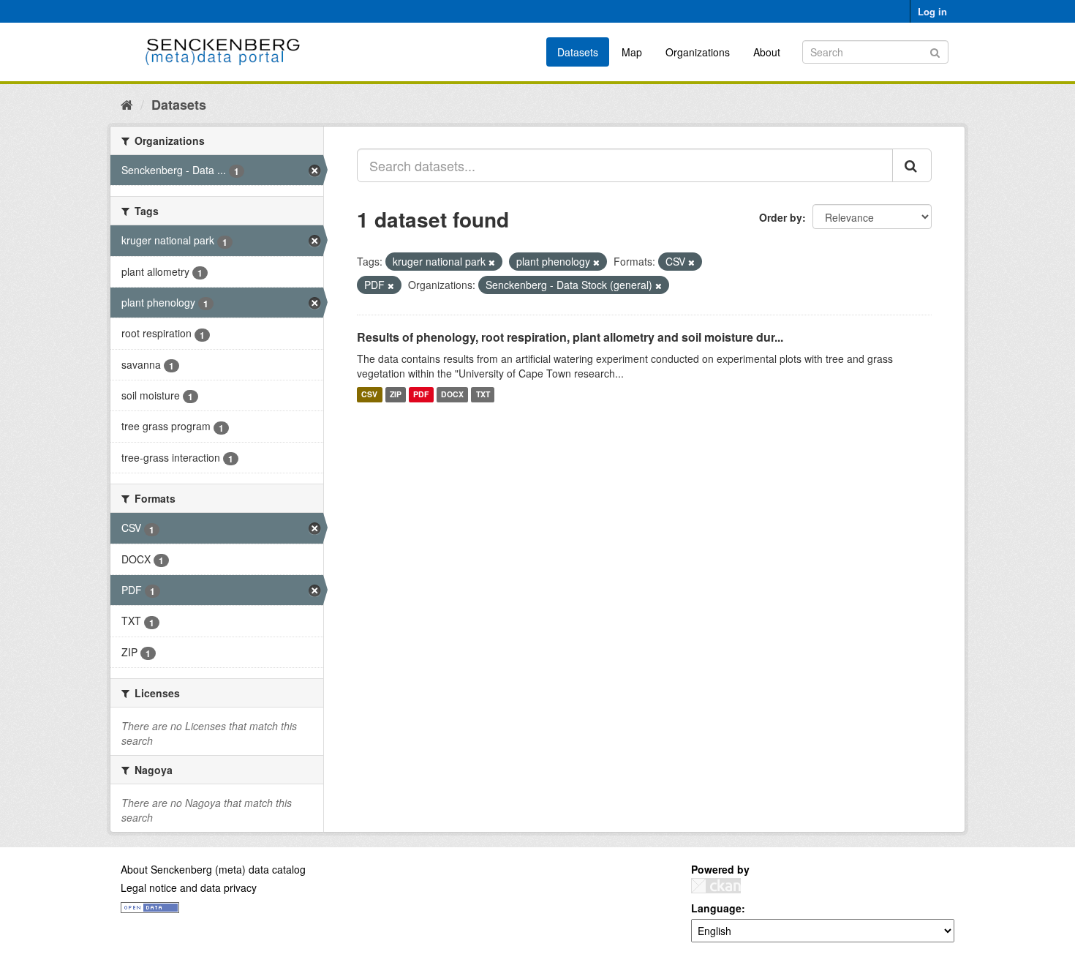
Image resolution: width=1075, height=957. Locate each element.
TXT (483, 394)
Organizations (697, 52)
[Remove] (492, 262)
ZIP (395, 394)
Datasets (577, 52)
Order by (780, 217)
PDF (421, 394)
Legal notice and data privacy (189, 887)
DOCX (452, 394)
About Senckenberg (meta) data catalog (213, 869)
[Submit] (935, 51)
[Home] (127, 103)
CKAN (716, 885)
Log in (932, 11)
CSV (369, 394)
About (766, 52)
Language (716, 908)
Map (632, 52)
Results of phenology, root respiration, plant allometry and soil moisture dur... (570, 337)
